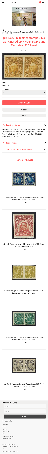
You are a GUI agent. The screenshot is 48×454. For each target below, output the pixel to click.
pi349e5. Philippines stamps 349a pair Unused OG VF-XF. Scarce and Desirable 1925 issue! (24, 385)
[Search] (8, 2)
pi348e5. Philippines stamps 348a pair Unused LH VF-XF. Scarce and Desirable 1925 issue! (24, 338)
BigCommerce (14, 451)
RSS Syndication (7, 438)
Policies (4, 427)
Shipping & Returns (8, 436)
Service (4, 429)
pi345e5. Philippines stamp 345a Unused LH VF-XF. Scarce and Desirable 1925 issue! (24, 245)
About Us (5, 424)
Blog (3, 434)
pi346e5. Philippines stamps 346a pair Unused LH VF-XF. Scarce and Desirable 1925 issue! (24, 292)
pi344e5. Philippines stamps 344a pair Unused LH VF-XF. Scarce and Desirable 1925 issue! (24, 198)
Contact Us (5, 431)
